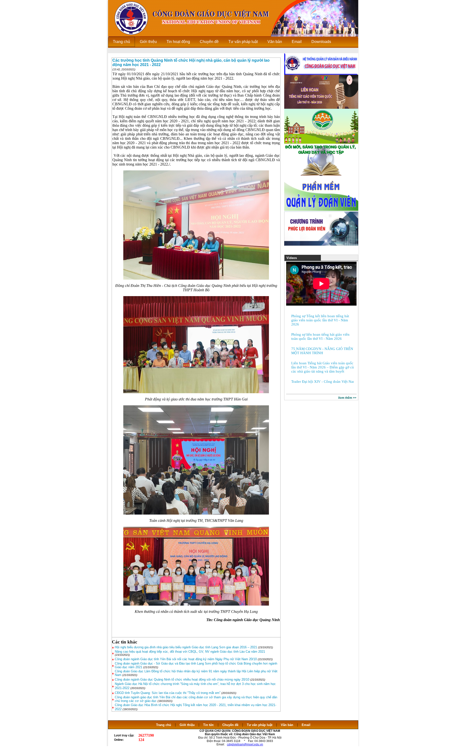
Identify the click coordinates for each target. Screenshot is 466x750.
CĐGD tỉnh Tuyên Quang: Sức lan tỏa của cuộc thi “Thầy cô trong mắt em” (167, 693)
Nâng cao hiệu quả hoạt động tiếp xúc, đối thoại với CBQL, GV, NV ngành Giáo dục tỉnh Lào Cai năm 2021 (190, 651)
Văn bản (287, 725)
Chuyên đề (230, 725)
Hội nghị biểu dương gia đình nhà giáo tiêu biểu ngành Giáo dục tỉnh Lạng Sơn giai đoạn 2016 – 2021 (186, 647)
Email (306, 725)
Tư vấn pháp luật (259, 725)
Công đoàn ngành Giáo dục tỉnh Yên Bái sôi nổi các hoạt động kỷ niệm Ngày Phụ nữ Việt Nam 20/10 (186, 659)
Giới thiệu (187, 725)
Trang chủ (163, 725)
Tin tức (208, 725)
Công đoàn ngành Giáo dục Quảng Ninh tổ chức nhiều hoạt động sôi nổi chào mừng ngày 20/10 (182, 679)
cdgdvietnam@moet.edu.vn (245, 744)
